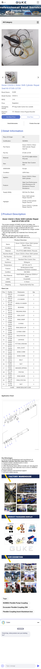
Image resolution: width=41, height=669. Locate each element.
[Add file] (2, 666)
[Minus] (38, 622)
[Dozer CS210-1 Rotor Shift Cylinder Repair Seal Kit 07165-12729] (20, 49)
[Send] (38, 666)
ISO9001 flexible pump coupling (15, 603)
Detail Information (13, 123)
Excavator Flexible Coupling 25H (15, 607)
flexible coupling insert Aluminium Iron (18, 611)
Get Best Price (10, 117)
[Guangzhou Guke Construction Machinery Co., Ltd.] (21, 2)
